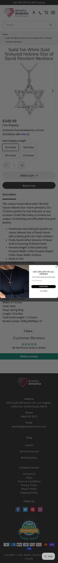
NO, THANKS (43, 291)
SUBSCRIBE (43, 286)
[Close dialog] (56, 267)
